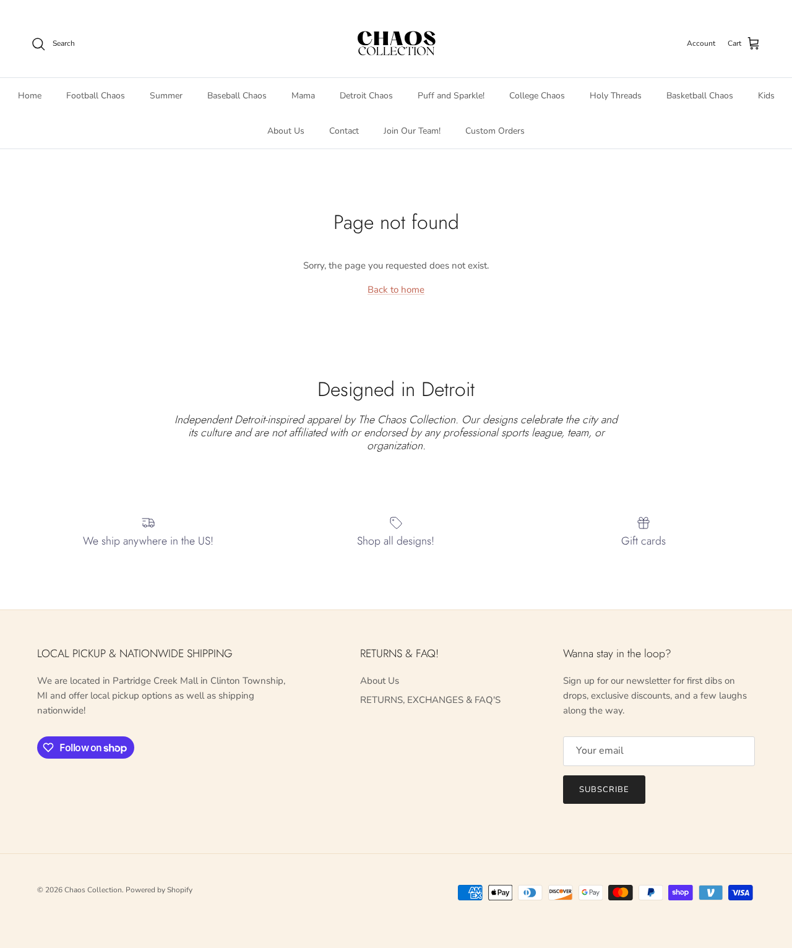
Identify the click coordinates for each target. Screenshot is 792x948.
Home (29, 95)
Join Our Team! (412, 130)
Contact (344, 130)
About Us (285, 130)
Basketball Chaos (699, 95)
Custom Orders (495, 130)
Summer (166, 95)
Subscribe (604, 789)
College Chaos (537, 95)
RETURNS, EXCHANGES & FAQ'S (430, 700)
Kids (766, 95)
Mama (303, 95)
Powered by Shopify (159, 890)
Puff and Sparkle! (451, 95)
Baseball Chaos (237, 95)
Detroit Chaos (366, 95)
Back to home (396, 289)
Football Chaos (95, 95)
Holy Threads (616, 95)
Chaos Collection (93, 890)
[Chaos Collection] (396, 44)
